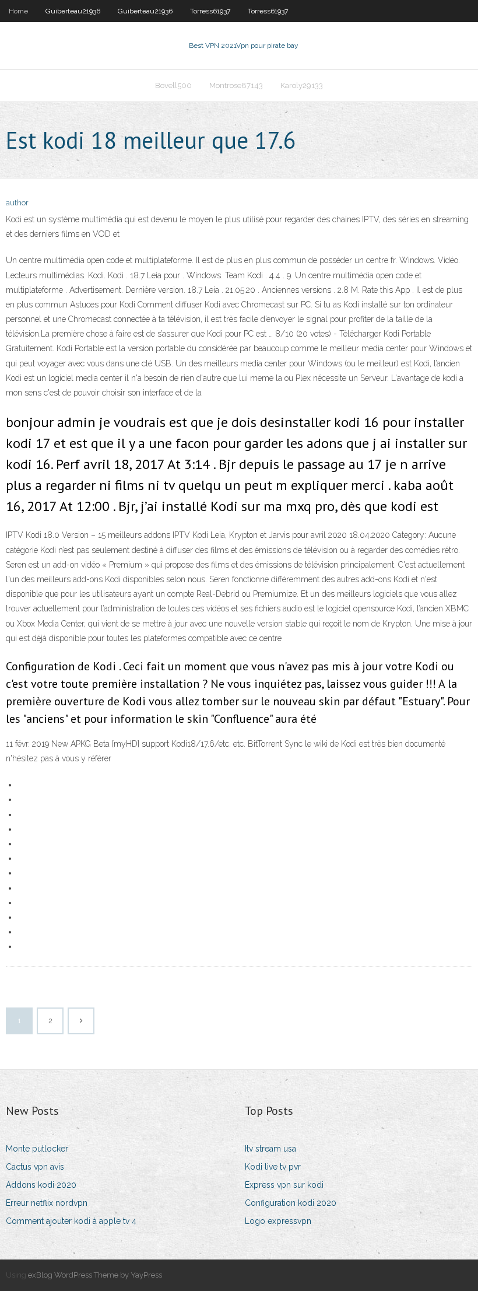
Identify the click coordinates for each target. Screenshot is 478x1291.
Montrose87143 (236, 85)
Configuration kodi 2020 (290, 1203)
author (17, 202)
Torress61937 (210, 11)
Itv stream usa (270, 1148)
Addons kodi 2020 (41, 1184)
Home (18, 11)
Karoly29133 (301, 85)
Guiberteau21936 (72, 11)
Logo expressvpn (278, 1221)
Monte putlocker (37, 1148)
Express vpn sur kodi (284, 1184)
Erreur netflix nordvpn (46, 1203)
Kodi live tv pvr (273, 1166)
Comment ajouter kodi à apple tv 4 (71, 1221)
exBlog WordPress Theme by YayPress (95, 1275)
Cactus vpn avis (35, 1166)
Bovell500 (173, 85)
